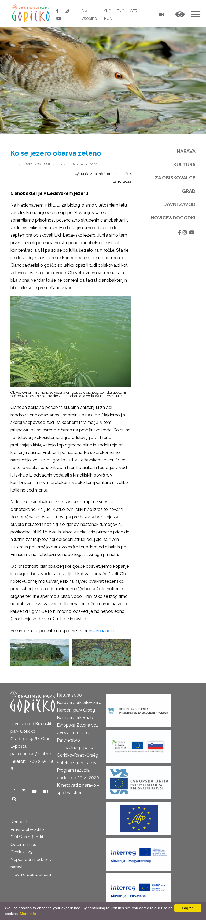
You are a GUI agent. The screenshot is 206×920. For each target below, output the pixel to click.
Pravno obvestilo (27, 829)
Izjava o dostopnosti (30, 874)
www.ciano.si (101, 630)
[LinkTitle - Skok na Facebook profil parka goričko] (58, 11)
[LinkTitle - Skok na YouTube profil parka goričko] (59, 18)
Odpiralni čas (23, 844)
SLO (107, 11)
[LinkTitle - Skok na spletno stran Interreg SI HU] (138, 852)
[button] (180, 14)
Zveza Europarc (73, 732)
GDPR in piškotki (26, 837)
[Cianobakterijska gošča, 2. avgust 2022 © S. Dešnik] (39, 652)
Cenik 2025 (21, 852)
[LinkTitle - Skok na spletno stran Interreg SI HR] (138, 888)
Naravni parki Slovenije (79, 702)
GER (133, 11)
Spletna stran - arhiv (77, 762)
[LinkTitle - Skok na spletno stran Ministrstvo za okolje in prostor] (138, 708)
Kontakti (18, 821)
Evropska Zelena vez (77, 725)
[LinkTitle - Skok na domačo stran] (31, 13)
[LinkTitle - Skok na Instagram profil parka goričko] (66, 11)
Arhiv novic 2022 (85, 164)
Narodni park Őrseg (76, 710)
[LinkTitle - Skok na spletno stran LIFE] (138, 816)
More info (28, 913)
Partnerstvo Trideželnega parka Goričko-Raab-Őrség (77, 748)
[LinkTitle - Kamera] (46, 791)
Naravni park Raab (75, 717)
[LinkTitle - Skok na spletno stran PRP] (138, 744)
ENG (120, 11)
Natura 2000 (69, 695)
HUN (108, 18)
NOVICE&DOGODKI (36, 164)
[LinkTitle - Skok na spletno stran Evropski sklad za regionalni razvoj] (138, 780)
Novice (61, 164)
